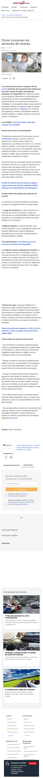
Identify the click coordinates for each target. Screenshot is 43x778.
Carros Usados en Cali (30, 751)
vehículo (23, 109)
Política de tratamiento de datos (21, 501)
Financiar (24, 7)
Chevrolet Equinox (29, 729)
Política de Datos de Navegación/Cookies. (21, 503)
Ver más (10, 735)
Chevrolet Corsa (12, 732)
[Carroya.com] (21, 2)
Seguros (33, 7)
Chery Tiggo (27, 722)
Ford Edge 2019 (12, 757)
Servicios (5, 11)
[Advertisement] (21, 29)
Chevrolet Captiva (29, 725)
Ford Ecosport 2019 (13, 754)
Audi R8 (9, 719)
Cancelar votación (23, 465)
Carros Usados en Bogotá (29, 747)
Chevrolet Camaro (12, 729)
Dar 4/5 (30, 465)
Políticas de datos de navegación (17, 772)
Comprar (5, 7)
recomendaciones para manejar (28, 447)
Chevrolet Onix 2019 (13, 748)
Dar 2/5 (26, 465)
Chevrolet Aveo (11, 722)
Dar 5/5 (32, 465)
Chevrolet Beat (11, 725)
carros (4, 89)
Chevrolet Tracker (29, 732)
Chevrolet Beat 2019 (13, 744)
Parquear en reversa (24, 449)
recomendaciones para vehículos (28, 445)
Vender (14, 7)
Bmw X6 (26, 719)
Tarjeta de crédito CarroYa (23, 11)
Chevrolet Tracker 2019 (14, 751)
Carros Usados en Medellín (29, 755)
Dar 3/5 (28, 465)
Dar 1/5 (25, 465)
